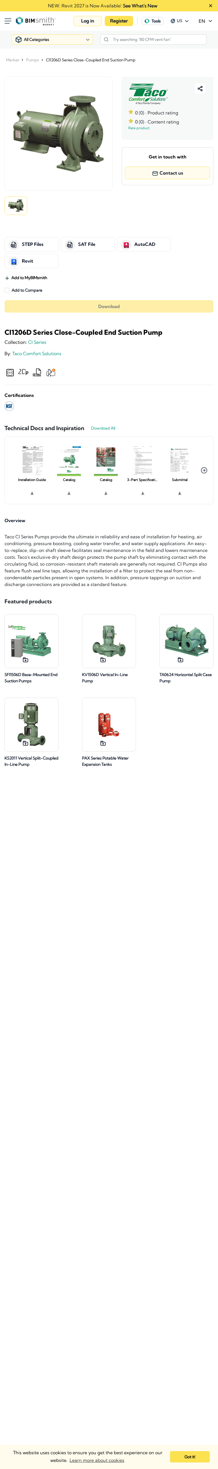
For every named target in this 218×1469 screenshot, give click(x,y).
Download (109, 306)
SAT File (86, 244)
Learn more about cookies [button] (97, 1460)
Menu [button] (8, 21)
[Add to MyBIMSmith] (25, 660)
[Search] (106, 39)
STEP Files (32, 244)
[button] (88, 21)
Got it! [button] (190, 1456)
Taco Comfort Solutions (36, 353)
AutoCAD (144, 244)
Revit (27, 261)
